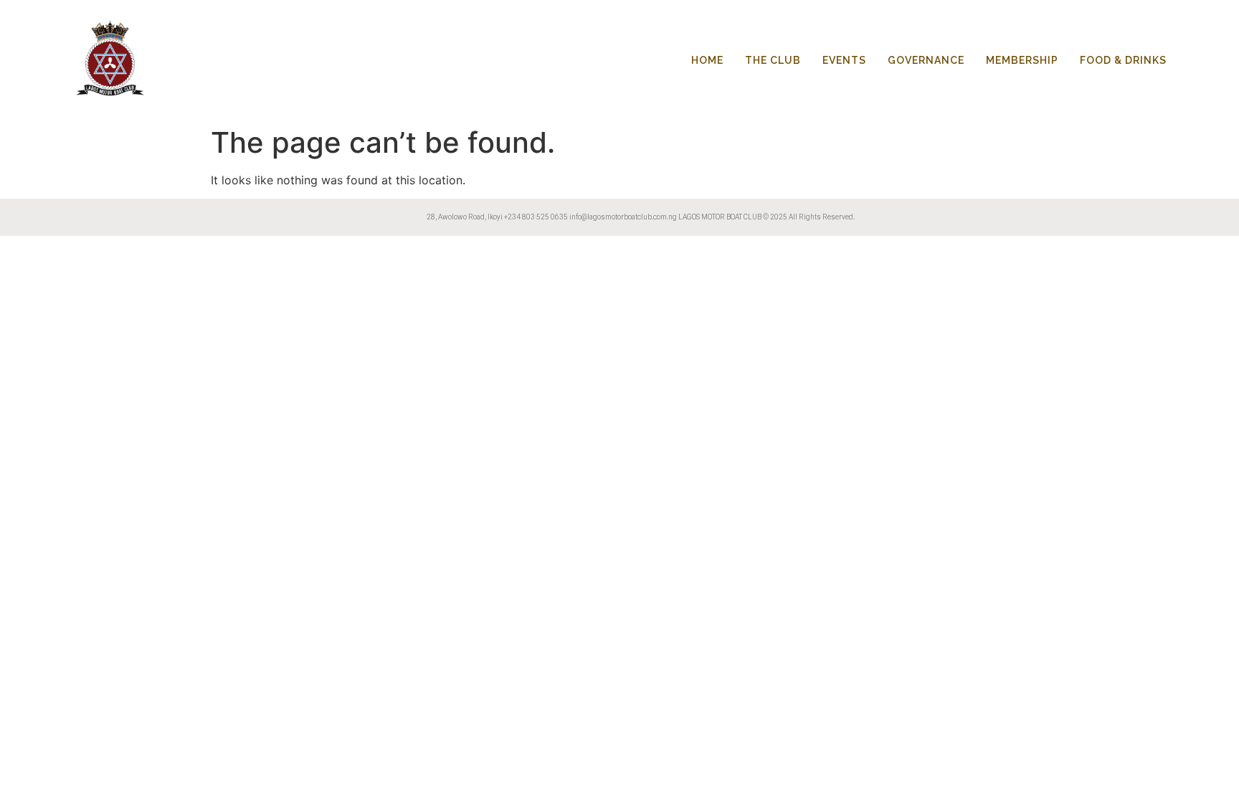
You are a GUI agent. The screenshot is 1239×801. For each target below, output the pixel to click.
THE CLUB (773, 60)
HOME (707, 60)
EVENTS (844, 60)
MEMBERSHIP (1022, 60)
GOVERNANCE (926, 60)
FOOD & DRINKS (1123, 60)
